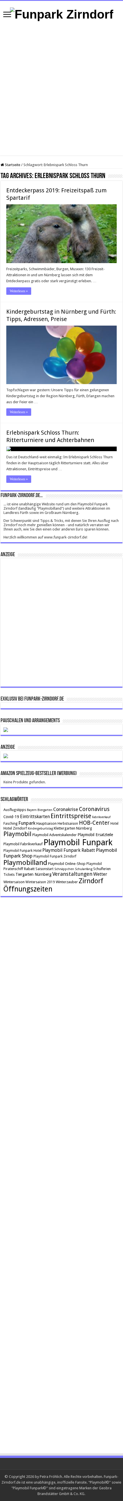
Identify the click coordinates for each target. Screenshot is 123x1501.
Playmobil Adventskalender (54, 835)
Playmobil (17, 834)
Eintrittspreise (71, 816)
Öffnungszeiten (27, 889)
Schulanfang (83, 869)
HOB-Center (94, 823)
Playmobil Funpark (77, 842)
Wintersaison (14, 882)
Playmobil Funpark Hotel (22, 851)
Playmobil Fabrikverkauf (23, 844)
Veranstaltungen (72, 874)
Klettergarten (64, 828)
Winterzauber (67, 882)
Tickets (9, 875)
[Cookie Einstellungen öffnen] (10, 1494)
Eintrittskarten (35, 816)
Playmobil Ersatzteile (95, 834)
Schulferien (102, 869)
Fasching (10, 824)
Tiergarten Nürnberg (33, 874)
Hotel (114, 824)
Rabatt (29, 869)
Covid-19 (11, 816)
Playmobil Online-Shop (67, 864)
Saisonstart (44, 869)
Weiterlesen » (19, 291)
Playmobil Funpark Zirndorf (54, 856)
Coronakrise (65, 809)
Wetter (100, 874)
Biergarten (44, 810)
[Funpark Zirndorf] (61, 13)
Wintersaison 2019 (40, 882)
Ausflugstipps (14, 810)
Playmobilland (25, 863)
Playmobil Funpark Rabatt (68, 850)
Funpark (26, 823)
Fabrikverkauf (101, 817)
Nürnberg (84, 828)
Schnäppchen (64, 869)
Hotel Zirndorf (15, 828)
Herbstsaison (67, 824)
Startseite (12, 165)
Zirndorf (91, 881)
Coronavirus (94, 809)
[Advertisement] (61, 88)
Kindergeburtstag (40, 828)
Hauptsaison (46, 823)
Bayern (32, 810)
